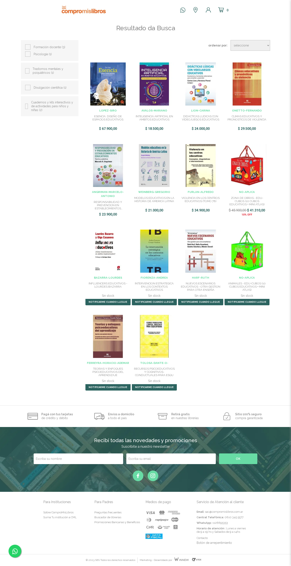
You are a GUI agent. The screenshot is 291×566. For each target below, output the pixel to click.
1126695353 (220, 522)
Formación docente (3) (49, 47)
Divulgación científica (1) (50, 87)
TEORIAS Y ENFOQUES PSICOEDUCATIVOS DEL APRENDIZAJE (108, 372)
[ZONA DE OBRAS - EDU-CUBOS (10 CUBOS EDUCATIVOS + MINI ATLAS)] (247, 165)
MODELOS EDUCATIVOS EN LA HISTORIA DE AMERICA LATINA (154, 199)
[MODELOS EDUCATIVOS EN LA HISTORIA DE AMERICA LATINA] (154, 165)
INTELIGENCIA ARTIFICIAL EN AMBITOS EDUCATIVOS (154, 118)
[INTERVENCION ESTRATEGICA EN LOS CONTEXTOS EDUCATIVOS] (154, 251)
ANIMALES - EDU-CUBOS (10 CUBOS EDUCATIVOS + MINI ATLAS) (247, 286)
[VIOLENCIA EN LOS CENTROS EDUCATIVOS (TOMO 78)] (200, 165)
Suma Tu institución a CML (59, 517)
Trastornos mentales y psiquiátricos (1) (48, 70)
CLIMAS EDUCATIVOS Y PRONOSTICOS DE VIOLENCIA (247, 118)
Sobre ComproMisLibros (58, 512)
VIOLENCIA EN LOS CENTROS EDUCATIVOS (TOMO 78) (201, 199)
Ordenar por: (218, 45)
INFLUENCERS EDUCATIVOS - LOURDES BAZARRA (108, 285)
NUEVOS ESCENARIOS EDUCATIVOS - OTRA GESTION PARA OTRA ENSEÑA (200, 286)
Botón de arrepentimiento (214, 542)
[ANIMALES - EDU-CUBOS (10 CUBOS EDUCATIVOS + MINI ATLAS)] (247, 251)
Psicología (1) (43, 54)
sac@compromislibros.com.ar (224, 511)
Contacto (202, 538)
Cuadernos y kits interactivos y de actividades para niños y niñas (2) (52, 106)
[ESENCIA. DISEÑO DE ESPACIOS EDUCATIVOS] (108, 83)
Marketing (146, 560)
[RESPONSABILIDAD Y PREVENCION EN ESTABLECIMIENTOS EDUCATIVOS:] (108, 165)
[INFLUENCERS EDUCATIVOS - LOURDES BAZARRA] (108, 251)
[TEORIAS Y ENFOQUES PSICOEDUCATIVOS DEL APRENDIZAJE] (108, 336)
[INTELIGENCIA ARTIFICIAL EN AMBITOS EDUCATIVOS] (154, 83)
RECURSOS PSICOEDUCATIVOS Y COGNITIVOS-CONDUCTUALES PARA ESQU (154, 372)
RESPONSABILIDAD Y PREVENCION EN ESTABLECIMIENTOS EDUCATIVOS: (108, 205)
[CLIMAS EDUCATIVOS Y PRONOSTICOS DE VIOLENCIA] (247, 83)
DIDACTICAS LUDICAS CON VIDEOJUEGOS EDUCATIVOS (200, 118)
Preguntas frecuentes (107, 512)
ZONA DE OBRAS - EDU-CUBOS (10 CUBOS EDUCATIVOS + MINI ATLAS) (247, 201)
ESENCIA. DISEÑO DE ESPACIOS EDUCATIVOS (107, 118)
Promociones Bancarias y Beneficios (117, 522)
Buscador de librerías (107, 517)
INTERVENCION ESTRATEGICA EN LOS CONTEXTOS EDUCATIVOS (154, 286)
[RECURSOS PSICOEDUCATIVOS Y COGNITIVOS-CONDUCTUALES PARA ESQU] (154, 336)
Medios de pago (158, 502)
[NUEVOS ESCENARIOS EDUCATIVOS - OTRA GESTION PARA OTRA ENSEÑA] (200, 251)
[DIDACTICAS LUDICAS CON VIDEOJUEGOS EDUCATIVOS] (200, 83)
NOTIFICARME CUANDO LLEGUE (108, 302)
